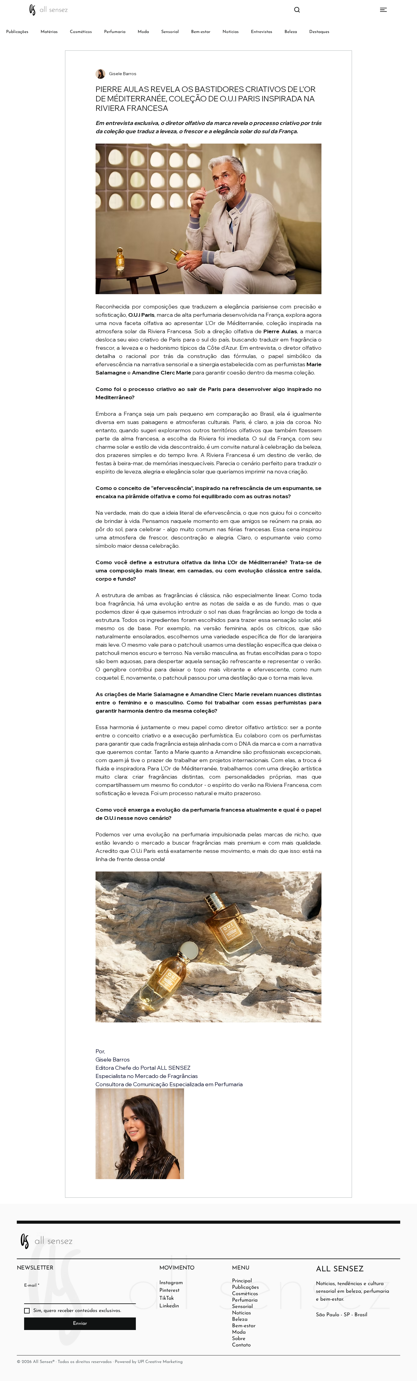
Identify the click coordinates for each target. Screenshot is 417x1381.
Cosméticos (81, 32)
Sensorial (170, 32)
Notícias (231, 32)
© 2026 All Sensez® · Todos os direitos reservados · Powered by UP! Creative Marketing (100, 1362)
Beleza (291, 32)
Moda (143, 32)
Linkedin (169, 1306)
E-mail (31, 1285)
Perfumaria (114, 32)
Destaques (319, 32)
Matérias (49, 32)
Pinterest (169, 1290)
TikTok (166, 1298)
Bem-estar (200, 32)
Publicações (17, 32)
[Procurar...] (297, 9)
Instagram (171, 1282)
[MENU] (375, 9)
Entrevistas (261, 32)
